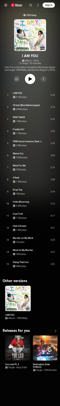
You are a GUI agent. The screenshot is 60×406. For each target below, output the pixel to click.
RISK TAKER (19, 117)
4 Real (16, 177)
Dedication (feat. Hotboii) (41, 365)
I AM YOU (17, 93)
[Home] (16, 5)
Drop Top (17, 189)
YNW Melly (31, 15)
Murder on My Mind (23, 238)
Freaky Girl (18, 129)
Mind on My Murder (23, 250)
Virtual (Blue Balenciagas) (26, 105)
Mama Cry (18, 153)
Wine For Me (19, 165)
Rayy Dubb (21, 367)
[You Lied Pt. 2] (17, 348)
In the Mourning (21, 202)
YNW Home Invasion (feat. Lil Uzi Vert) (28, 141)
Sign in (48, 5)
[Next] (55, 331)
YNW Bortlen (50, 370)
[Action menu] (43, 79)
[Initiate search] (30, 5)
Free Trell (18, 214)
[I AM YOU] (18, 298)
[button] (16, 79)
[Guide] (6, 5)
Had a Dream (19, 226)
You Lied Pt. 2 (12, 364)
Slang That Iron (21, 262)
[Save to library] (17, 79)
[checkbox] (53, 95)
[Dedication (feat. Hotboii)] (45, 348)
